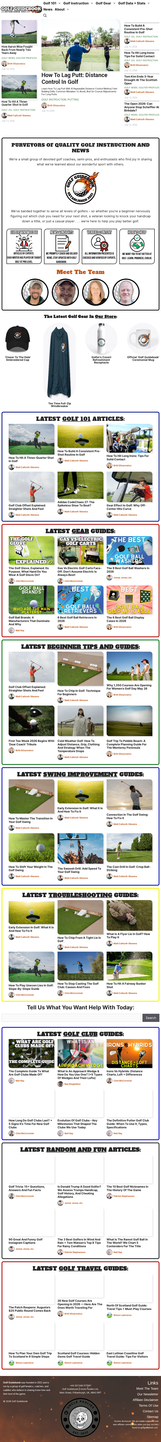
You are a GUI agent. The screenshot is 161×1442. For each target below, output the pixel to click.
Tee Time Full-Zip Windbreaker (59, 405)
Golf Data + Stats (131, 3)
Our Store (105, 316)
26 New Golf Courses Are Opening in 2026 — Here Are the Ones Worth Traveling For (80, 1304)
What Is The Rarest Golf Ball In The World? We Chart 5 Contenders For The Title (127, 1243)
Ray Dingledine (72, 1084)
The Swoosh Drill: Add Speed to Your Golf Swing (79, 870)
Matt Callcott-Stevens (19, 115)
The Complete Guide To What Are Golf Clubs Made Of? (29, 1073)
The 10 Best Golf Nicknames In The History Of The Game (127, 1188)
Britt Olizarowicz (16, 63)
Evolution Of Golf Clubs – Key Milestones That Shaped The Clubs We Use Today (77, 1124)
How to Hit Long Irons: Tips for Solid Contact (139, 54)
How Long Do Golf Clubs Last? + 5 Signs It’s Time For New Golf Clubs (30, 1124)
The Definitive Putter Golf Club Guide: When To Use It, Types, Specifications (128, 1124)
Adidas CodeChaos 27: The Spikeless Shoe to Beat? (76, 503)
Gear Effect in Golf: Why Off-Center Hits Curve (126, 507)
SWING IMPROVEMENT (80, 774)
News (48, 9)
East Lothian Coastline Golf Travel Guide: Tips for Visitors (127, 1355)
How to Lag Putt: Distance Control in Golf (74, 78)
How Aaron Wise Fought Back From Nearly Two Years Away (17, 50)
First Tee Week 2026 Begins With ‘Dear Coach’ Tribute (31, 742)
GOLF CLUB (80, 1034)
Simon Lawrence (122, 1315)
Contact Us (150, 1411)
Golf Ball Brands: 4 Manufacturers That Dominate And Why (29, 621)
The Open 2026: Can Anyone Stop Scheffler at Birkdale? (141, 107)
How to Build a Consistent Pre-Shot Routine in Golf (138, 29)
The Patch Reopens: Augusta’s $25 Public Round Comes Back (30, 1309)
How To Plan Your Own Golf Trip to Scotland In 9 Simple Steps (30, 1355)
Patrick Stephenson (124, 1196)
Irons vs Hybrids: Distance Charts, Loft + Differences (125, 1073)
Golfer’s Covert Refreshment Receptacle (101, 360)
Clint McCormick (25, 581)
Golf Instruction (76, 3)
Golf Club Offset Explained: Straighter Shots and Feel (27, 507)
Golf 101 (49, 3)
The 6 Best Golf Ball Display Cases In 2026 (125, 619)
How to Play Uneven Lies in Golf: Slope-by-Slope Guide (31, 987)
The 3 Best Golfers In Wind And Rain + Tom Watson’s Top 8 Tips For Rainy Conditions (79, 1243)
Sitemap (152, 1417)
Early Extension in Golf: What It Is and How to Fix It (80, 810)
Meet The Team (81, 272)
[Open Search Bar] (45, 15)
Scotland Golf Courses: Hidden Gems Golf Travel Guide (79, 1355)
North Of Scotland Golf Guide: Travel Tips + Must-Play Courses (129, 1307)
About (60, 9)
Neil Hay (20, 630)
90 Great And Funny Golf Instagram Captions (25, 1241)
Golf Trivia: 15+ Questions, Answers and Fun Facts (27, 1188)
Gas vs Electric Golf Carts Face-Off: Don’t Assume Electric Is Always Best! (80, 571)
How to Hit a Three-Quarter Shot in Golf (15, 103)
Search (151, 1018)
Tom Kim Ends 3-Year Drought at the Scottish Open (140, 80)
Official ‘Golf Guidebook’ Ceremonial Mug (143, 358)
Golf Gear (103, 3)
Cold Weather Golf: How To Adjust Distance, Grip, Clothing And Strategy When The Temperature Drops (79, 746)
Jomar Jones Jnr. (123, 577)
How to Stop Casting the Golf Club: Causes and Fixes (78, 985)
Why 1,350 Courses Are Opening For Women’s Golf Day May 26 (129, 687)
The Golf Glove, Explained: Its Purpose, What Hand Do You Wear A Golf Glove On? (29, 571)
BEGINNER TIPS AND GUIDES (93, 647)
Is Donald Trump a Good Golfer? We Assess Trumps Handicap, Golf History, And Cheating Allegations (79, 1191)
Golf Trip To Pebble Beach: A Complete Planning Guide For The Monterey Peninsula (127, 744)
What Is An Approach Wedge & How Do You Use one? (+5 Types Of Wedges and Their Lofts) (80, 1075)
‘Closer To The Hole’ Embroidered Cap (18, 358)
